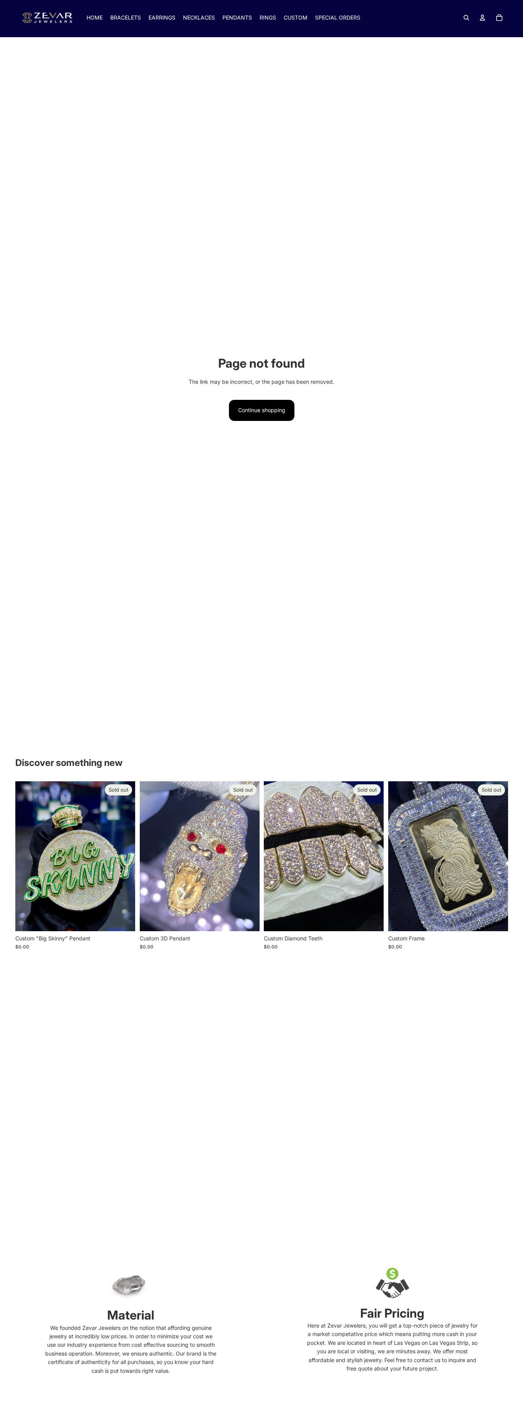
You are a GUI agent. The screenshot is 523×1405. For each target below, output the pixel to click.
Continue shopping (261, 410)
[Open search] (466, 17)
